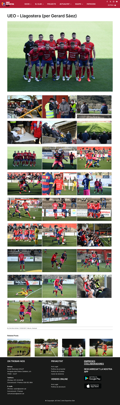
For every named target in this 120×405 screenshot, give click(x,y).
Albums (29, 328)
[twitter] (110, 1)
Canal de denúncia (57, 374)
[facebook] (107, 1)
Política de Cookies (57, 371)
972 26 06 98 (18, 380)
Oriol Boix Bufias (14, 328)
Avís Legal (54, 366)
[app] (92, 384)
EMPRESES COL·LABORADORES (94, 362)
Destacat (34, 328)
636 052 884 (28, 382)
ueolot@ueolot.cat (20, 389)
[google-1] (92, 376)
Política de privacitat (58, 369)
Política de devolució (58, 387)
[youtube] (116, 1)
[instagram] (113, 1)
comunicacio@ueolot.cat (15, 393)
